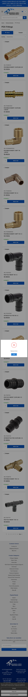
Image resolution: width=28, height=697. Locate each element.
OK (14, 354)
